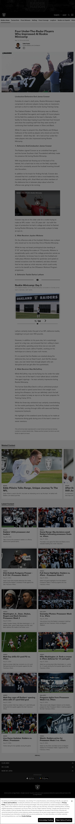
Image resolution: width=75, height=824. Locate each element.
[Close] (72, 801)
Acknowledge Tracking (46, 820)
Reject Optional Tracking (63, 820)
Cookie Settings (26, 816)
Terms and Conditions (10, 802)
